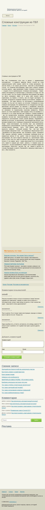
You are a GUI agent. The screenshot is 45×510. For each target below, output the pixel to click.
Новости (4, 491)
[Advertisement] (22, 51)
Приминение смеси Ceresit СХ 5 (20, 410)
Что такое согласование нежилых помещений (16, 390)
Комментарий (6, 340)
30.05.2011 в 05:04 (7, 310)
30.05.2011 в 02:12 (7, 296)
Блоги (4, 284)
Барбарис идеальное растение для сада (14, 382)
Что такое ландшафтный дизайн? (12, 387)
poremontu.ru (12, 501)
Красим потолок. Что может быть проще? (19, 255)
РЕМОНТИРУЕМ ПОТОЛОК (14, 264)
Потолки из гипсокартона (21, 284)
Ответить (40, 307)
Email (24, 349)
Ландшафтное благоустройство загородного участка (18, 369)
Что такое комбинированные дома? (13, 392)
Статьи (11, 491)
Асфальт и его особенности (10, 377)
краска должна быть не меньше (15, 272)
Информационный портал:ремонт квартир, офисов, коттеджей (17, 10)
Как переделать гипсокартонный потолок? (24, 401)
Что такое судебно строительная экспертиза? (16, 385)
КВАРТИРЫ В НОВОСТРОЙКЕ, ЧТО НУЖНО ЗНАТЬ (17, 379)
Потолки (9, 284)
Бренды (22, 491)
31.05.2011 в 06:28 (7, 321)
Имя (3, 349)
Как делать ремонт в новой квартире (13, 372)
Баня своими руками (8, 374)
